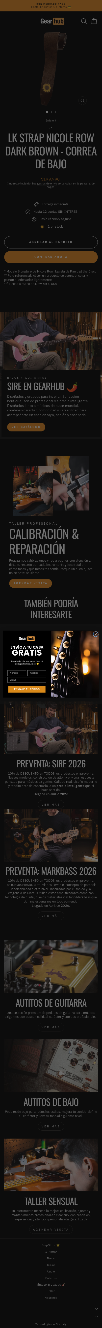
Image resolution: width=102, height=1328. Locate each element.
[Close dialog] (95, 634)
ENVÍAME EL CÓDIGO (26, 689)
